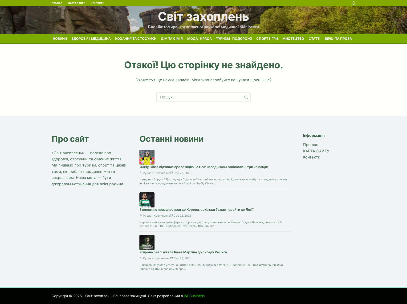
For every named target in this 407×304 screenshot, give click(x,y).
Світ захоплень (203, 16)
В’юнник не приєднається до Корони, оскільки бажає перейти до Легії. (196, 209)
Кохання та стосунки (135, 38)
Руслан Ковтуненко (156, 173)
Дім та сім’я (172, 38)
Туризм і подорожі (234, 38)
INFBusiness (194, 296)
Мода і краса (199, 38)
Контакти (97, 3)
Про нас (57, 3)
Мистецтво (293, 38)
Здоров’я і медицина (91, 38)
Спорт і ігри (267, 38)
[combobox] (199, 97)
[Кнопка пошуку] (245, 97)
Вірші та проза (338, 38)
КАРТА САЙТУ (76, 3)
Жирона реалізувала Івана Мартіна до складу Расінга (183, 252)
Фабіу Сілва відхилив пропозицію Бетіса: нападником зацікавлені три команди (203, 167)
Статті (314, 38)
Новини (60, 38)
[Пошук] (353, 3)
